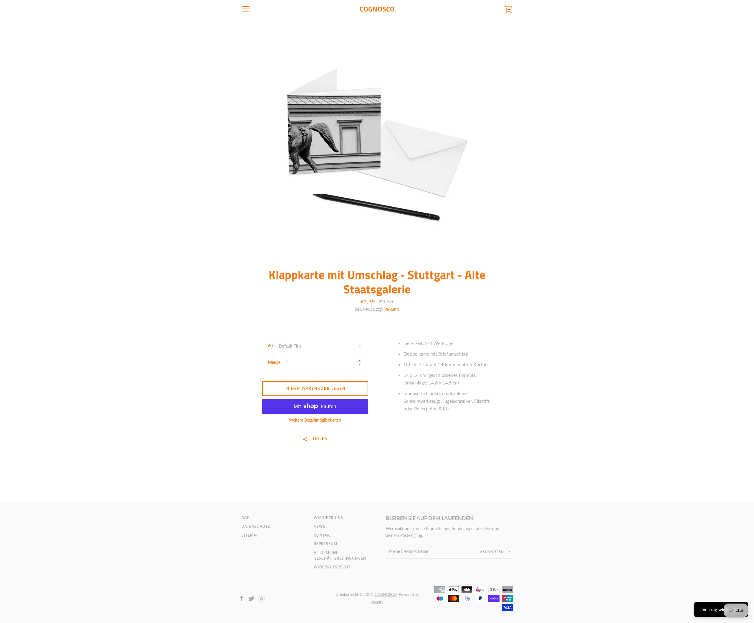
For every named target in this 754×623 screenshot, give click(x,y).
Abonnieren (492, 551)
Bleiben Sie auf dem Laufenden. (430, 518)
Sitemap (250, 535)
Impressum (325, 544)
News (319, 526)
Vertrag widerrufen (721, 609)
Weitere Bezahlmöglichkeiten (315, 420)
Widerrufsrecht (332, 567)
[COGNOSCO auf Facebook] (241, 598)
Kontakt (323, 535)
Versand (391, 309)
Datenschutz (256, 526)
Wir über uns (328, 518)
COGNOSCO (377, 9)
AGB (246, 518)
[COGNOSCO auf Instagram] (261, 598)
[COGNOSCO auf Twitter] (251, 598)
